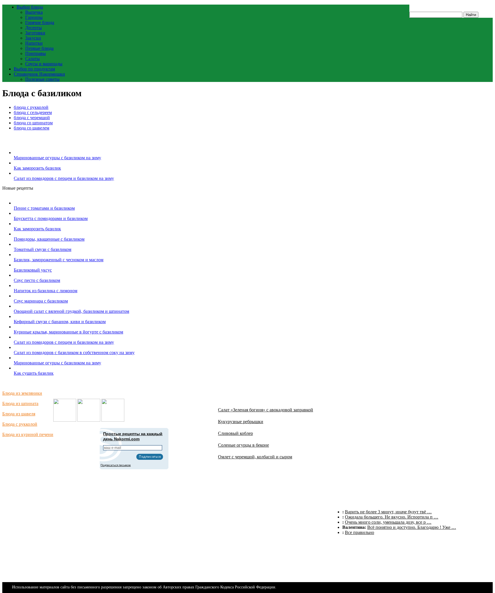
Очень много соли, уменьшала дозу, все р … (388, 522)
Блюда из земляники (22, 393)
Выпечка (34, 12)
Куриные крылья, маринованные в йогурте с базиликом (68, 331)
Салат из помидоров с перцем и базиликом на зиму (64, 178)
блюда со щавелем (31, 127)
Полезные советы (42, 79)
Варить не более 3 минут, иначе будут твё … (388, 511)
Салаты (32, 58)
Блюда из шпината (20, 403)
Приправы (35, 53)
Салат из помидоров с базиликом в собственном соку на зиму (74, 352)
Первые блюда (39, 48)
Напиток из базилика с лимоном (45, 290)
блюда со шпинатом (33, 122)
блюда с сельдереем (33, 112)
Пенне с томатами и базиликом (44, 208)
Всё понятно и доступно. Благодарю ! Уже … (411, 527)
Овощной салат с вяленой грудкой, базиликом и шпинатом (71, 311)
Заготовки (35, 32)
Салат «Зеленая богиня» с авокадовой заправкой (265, 409)
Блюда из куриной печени (27, 434)
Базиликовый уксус (33, 270)
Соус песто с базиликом (37, 280)
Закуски (33, 38)
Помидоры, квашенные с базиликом (49, 239)
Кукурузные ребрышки (240, 421)
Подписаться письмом (116, 465)
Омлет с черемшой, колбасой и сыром (255, 456)
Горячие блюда (39, 22)
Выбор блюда (30, 7)
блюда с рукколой (31, 107)
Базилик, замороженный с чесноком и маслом (58, 259)
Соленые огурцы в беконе (243, 445)
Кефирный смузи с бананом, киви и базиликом (60, 321)
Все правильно (359, 532)
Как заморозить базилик (37, 168)
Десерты (33, 27)
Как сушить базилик (34, 373)
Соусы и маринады (43, 63)
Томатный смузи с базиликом (42, 249)
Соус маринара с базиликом (41, 301)
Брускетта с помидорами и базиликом (51, 218)
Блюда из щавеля (18, 413)
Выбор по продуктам (34, 68)
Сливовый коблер (235, 433)
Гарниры (34, 17)
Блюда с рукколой (19, 424)
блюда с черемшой (32, 117)
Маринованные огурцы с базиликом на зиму (57, 157)
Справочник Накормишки (39, 74)
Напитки (34, 43)
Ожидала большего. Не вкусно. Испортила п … (391, 517)
